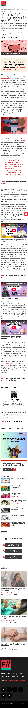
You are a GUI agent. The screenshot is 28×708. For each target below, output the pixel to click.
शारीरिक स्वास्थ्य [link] (8, 9)
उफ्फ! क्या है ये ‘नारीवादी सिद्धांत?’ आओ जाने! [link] (18, 494)
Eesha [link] (14, 527)
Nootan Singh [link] (7, 33)
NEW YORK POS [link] (16, 135)
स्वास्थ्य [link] (2, 9)
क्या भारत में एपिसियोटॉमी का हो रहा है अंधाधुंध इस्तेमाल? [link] (13, 617)
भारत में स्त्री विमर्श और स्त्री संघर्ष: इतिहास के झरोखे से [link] (18, 508)
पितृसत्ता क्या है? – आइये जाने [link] (17, 515)
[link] (26, 214)
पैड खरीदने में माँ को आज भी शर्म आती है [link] (18, 479)
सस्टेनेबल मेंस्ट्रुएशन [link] (8, 363)
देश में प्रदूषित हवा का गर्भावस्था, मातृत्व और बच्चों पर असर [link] (13, 589)
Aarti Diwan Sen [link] (8, 593)
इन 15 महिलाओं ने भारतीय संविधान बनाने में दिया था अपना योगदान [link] (18, 501)
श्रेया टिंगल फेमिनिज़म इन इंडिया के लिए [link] (16, 53)
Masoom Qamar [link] (8, 620)
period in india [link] (16, 412)
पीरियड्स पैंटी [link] (10, 418)
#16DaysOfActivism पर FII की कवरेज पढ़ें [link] (12, 430)
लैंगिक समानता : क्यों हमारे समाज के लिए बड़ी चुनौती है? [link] (18, 486)
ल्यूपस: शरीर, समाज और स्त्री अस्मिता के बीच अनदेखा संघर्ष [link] (13, 645)
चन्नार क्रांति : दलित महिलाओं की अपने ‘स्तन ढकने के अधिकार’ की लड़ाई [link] (18, 524)
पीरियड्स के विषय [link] (5, 78)
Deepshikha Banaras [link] (17, 511)
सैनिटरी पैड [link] (23, 141)
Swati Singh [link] (15, 496)
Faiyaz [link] (5, 648)
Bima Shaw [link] (15, 481)
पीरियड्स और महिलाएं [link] (11, 415)
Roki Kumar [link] (15, 489)
